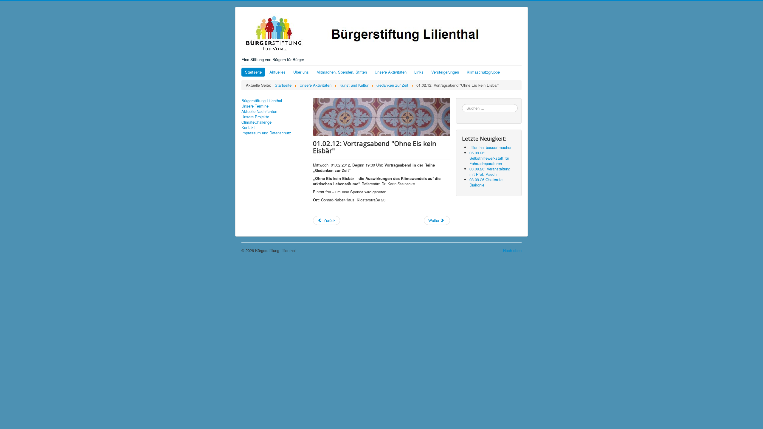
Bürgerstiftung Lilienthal (261, 100)
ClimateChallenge (256, 122)
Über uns (301, 72)
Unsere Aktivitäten (391, 72)
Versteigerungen (445, 72)
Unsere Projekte (255, 116)
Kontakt (248, 127)
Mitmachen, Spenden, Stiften (342, 72)
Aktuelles (277, 72)
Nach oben (512, 250)
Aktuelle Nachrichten (259, 111)
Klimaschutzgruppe (483, 72)
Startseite (253, 72)
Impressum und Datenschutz (266, 133)
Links (419, 72)
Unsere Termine (255, 106)
